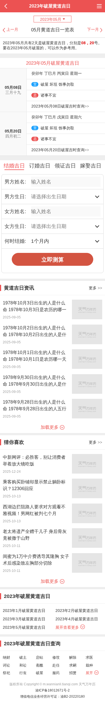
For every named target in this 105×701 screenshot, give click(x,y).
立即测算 (52, 260)
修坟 (56, 657)
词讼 (6, 665)
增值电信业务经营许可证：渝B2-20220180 (52, 696)
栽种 (89, 665)
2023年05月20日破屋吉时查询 (60, 150)
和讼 (23, 665)
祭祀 (6, 673)
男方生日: (15, 196)
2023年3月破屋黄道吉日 (24, 619)
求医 (89, 657)
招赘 (72, 673)
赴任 (56, 665)
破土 (23, 657)
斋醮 (39, 665)
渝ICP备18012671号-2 (52, 690)
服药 (56, 673)
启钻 (39, 657)
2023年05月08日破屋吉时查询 (60, 106)
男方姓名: (15, 182)
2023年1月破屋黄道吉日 (24, 610)
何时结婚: (15, 241)
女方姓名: (15, 211)
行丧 (23, 673)
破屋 (39, 673)
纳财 (6, 657)
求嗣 (72, 665)
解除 (72, 657)
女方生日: (15, 226)
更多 (95, 288)
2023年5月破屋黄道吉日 (24, 627)
